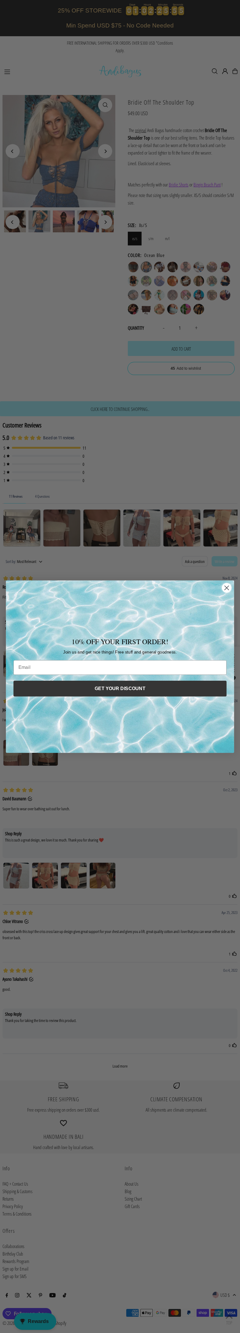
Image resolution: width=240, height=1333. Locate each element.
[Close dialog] (227, 588)
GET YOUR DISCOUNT (120, 688)
